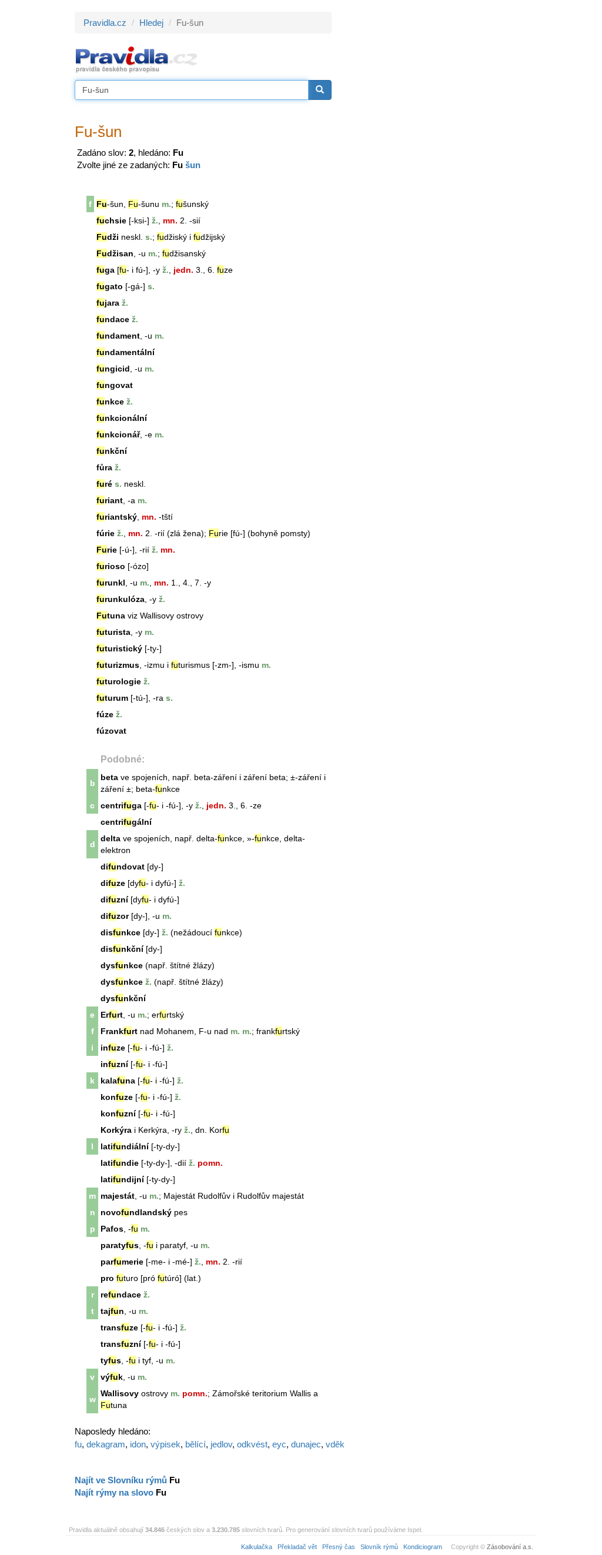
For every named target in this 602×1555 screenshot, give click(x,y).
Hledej (151, 23)
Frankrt (119, 1031)
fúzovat (111, 730)
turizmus (117, 665)
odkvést (252, 1444)
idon (138, 1444)
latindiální (125, 1146)
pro (107, 1278)
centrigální (126, 822)
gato (109, 286)
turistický (119, 648)
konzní (118, 1113)
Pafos (112, 1228)
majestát (118, 1195)
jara (107, 302)
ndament (118, 335)
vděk (335, 1444)
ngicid (113, 368)
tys (111, 1360)
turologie (118, 681)
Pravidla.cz (104, 23)
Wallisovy (120, 1393)
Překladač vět (297, 1546)
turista (113, 632)
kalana (118, 1080)
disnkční (122, 949)
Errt (112, 1014)
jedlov (221, 1444)
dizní (114, 899)
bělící (195, 1444)
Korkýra (116, 1130)
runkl (110, 582)
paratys (120, 1245)
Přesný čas (338, 1546)
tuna (110, 615)
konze (117, 1097)
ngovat (114, 385)
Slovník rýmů (379, 1546)
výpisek (165, 1444)
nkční (111, 451)
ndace (112, 319)
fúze (104, 714)
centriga (121, 805)
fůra (104, 467)
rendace (121, 1294)
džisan (114, 253)
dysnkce (122, 965)
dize (113, 883)
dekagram (105, 1444)
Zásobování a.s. (510, 1546)
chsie (111, 220)
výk (112, 1377)
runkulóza (120, 599)
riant (109, 500)
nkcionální (121, 418)
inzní (114, 1064)
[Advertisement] (437, 188)
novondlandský (136, 1212)
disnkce (121, 932)
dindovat (123, 866)
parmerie (122, 1261)
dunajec (306, 1444)
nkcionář (118, 434)
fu (78, 1444)
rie (106, 549)
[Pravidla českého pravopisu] (137, 59)
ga (105, 270)
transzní (121, 1344)
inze (113, 1047)
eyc (279, 1444)
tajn (112, 1311)
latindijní (122, 1179)
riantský (116, 516)
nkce (110, 401)
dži (107, 237)
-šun (141, 204)
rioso (110, 566)
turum (112, 698)
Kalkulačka (256, 1546)
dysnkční (123, 998)
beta (109, 777)
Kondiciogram (422, 1546)
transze (119, 1327)
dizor (115, 916)
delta (111, 838)
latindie (120, 1163)
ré (104, 484)
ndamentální (125, 352)
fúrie (105, 533)
